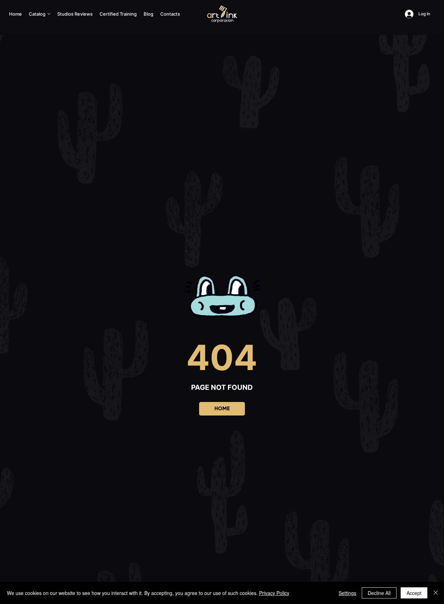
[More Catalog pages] (49, 13)
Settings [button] (347, 592)
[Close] (436, 592)
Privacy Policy (274, 592)
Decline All (379, 592)
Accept (414, 592)
